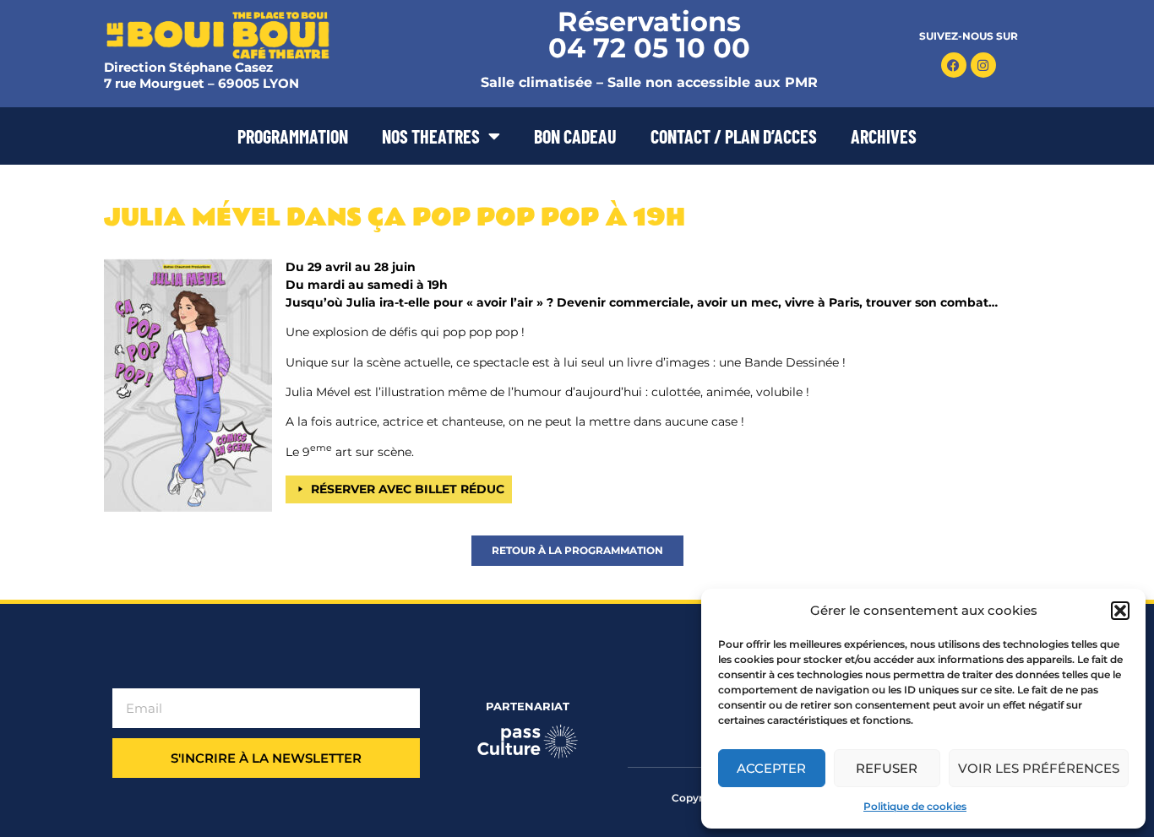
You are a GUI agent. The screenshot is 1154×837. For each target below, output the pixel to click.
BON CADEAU (575, 136)
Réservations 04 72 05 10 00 (649, 34)
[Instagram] (983, 65)
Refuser (886, 768)
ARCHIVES (884, 136)
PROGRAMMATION (292, 136)
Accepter (771, 768)
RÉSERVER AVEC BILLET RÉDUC (407, 489)
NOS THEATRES (431, 136)
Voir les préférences (1038, 768)
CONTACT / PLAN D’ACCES (733, 136)
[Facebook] (953, 65)
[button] (1120, 610)
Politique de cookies (914, 806)
